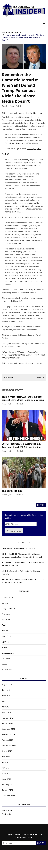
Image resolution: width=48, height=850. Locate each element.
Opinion (5, 641)
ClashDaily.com (36, 113)
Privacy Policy (7, 810)
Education (6, 619)
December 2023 (8, 729)
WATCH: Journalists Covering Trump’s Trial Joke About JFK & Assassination (21, 445)
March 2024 (6, 712)
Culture (5, 603)
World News (7, 669)
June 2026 (6, 695)
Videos (4, 664)
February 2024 (8, 718)
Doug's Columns (9, 608)
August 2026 (7, 684)
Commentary (7, 597)
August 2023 (7, 751)
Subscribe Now (14, 531)
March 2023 (6, 779)
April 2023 (6, 773)
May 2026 (5, 701)
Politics (5, 647)
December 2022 (8, 795)
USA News (6, 658)
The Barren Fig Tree (12, 490)
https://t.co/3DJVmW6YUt (27, 143)
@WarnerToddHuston (11, 357)
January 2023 (7, 790)
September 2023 (9, 745)
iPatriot (4, 106)
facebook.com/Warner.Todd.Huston (17, 355)
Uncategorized (8, 653)
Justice (5, 630)
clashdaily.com (36, 363)
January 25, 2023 (34, 148)
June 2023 (6, 762)
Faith (4, 625)
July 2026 (6, 690)
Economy (6, 614)
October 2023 (7, 740)
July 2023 (6, 756)
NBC (7, 154)
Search (41, 505)
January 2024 (7, 723)
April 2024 (6, 706)
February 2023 (8, 784)
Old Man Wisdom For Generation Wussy (18, 548)
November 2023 (8, 734)
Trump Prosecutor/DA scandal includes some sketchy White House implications (23, 398)
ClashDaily (19, 404)
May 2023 (5, 768)
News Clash (6, 636)
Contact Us (6, 814)
